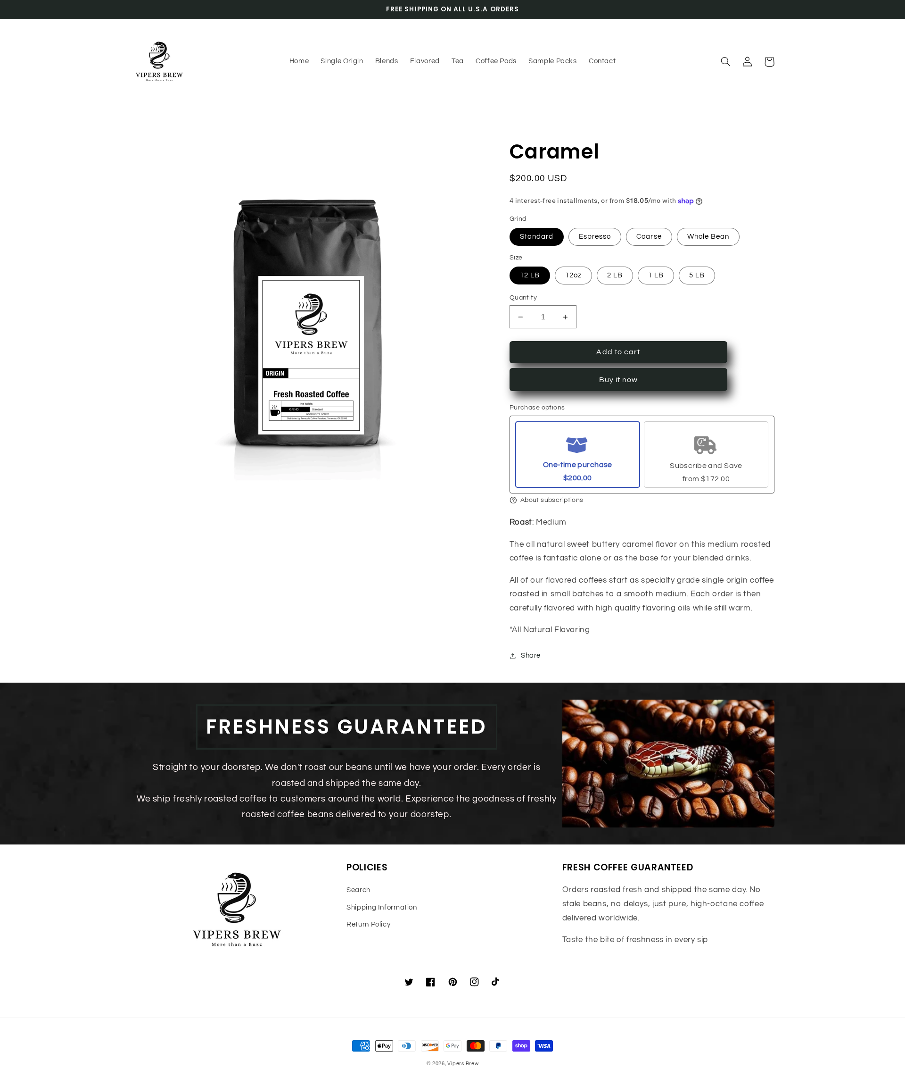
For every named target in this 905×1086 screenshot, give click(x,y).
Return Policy (368, 924)
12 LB (530, 275)
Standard (536, 236)
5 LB (697, 275)
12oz (573, 275)
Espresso (595, 236)
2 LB (615, 275)
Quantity (523, 297)
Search (358, 890)
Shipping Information (381, 907)
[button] (726, 62)
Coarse (648, 236)
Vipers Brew (462, 1063)
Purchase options (537, 407)
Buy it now (618, 380)
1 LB (656, 275)
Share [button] (531, 655)
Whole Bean (708, 236)
